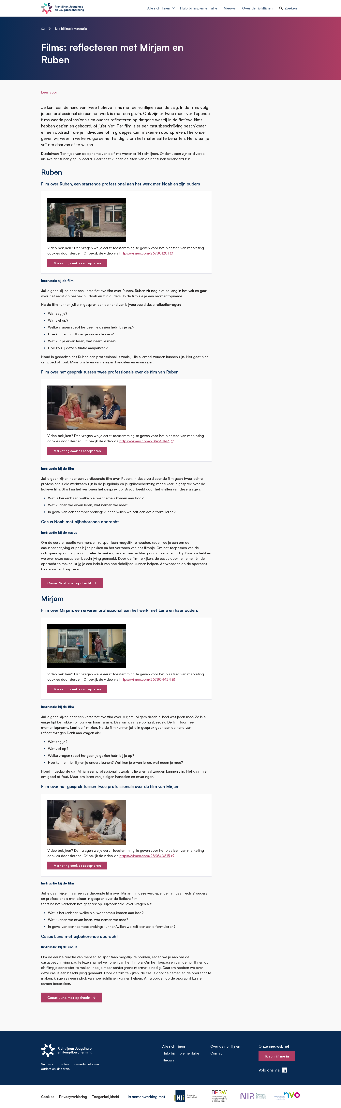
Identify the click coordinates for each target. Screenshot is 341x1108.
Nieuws (168, 1060)
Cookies (47, 1096)
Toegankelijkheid (105, 1096)
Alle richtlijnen (173, 1046)
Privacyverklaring (73, 1096)
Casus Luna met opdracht (69, 997)
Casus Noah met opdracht (69, 583)
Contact (217, 1053)
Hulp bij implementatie (180, 1053)
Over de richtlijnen (225, 1046)
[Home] (43, 28)
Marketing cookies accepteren (77, 263)
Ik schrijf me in (277, 1056)
